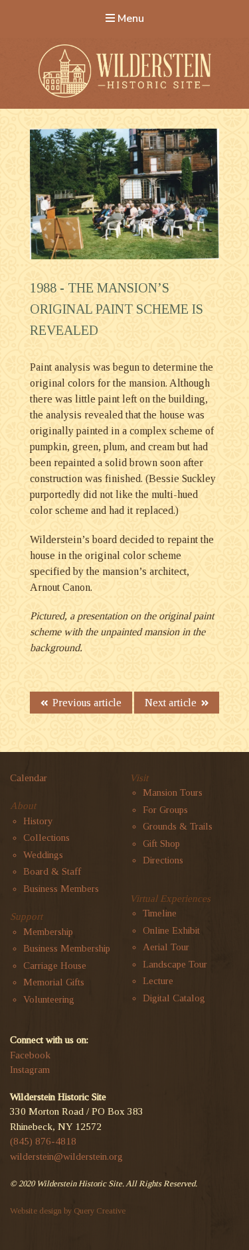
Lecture (158, 980)
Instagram (30, 1069)
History (38, 821)
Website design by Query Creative (67, 1211)
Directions (163, 860)
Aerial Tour (166, 947)
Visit (138, 778)
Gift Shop (161, 843)
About (23, 805)
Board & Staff (52, 871)
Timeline (160, 913)
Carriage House (54, 965)
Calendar (28, 778)
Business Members (61, 888)
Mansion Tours (173, 792)
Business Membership (66, 948)
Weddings (43, 854)
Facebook (30, 1055)
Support (26, 916)
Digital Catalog (174, 998)
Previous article (87, 702)
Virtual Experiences (169, 898)
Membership (48, 931)
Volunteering (48, 999)
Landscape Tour (175, 964)
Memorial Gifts (53, 982)
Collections (46, 837)
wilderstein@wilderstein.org (66, 1156)
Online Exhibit (171, 930)
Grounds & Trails (177, 826)
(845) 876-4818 (43, 1141)
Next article (171, 702)
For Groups (165, 809)
